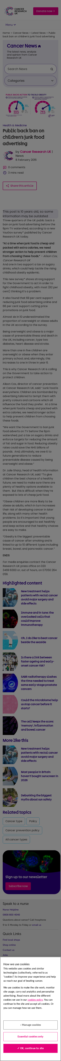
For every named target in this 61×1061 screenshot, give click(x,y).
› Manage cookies (30, 1025)
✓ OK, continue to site (30, 1048)
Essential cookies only (30, 1036)
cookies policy (35, 1000)
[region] (30, 1009)
